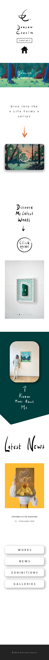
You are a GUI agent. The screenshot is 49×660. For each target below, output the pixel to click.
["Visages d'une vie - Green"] (24, 318)
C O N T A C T (24, 40)
